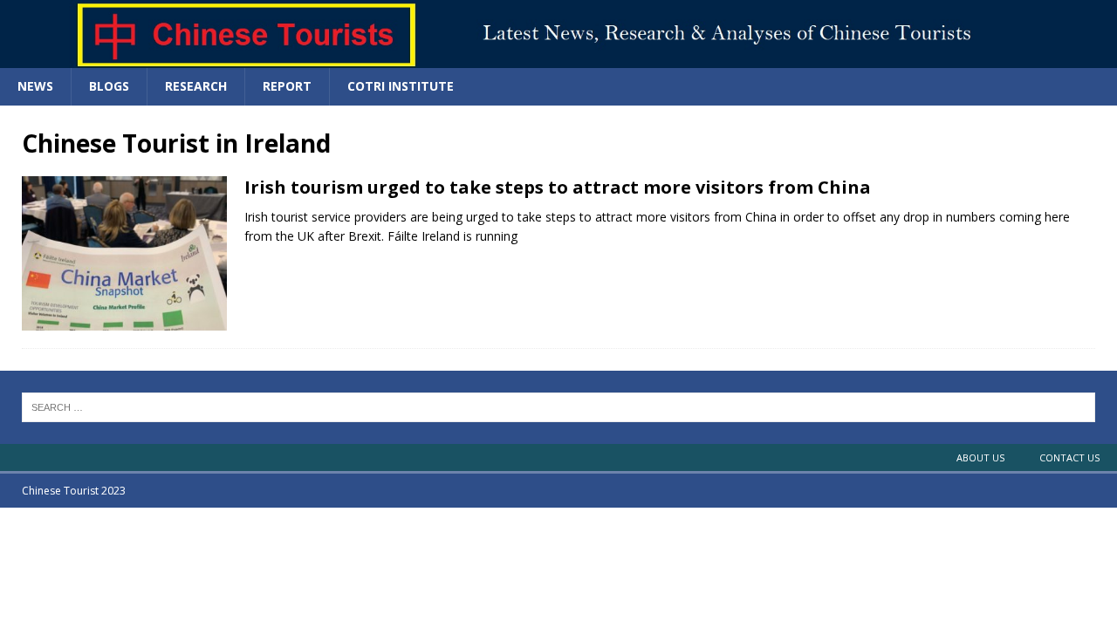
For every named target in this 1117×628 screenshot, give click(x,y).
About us (980, 457)
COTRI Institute (400, 86)
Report (287, 86)
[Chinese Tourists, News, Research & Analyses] (558, 58)
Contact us (1069, 457)
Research (196, 86)
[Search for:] (558, 405)
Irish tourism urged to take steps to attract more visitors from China (557, 187)
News (35, 86)
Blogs (109, 86)
